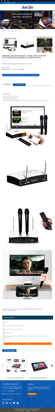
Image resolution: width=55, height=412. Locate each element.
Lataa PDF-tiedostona (31, 75)
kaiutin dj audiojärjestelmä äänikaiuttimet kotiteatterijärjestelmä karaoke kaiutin (25, 309)
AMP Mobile (34, 410)
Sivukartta (28, 410)
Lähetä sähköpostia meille (13, 75)
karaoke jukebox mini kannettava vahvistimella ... (16, 377)
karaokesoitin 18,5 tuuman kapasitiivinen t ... (39, 377)
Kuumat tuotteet (20, 410)
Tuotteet (10, 31)
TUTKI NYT (32, 394)
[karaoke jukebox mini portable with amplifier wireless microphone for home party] (16, 365)
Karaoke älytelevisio (11, 310)
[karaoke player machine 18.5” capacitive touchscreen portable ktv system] (38, 365)
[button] (24, 27)
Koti (3, 31)
